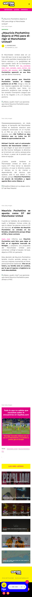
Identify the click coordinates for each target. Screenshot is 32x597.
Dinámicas (24, 9)
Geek (4, 511)
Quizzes (16, 9)
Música (4, 480)
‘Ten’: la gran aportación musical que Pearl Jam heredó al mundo (15, 482)
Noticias (5, 527)
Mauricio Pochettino (24, 448)
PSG (3, 451)
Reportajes (8, 9)
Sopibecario (11, 45)
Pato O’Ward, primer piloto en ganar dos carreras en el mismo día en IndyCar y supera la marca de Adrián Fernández (15, 544)
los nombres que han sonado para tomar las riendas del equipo (16, 68)
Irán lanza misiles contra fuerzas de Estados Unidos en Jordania (15, 529)
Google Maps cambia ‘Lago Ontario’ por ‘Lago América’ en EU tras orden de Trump (16, 561)
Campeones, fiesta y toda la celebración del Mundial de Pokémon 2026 (16, 513)
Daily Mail (6, 239)
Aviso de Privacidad (8, 578)
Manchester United (12, 448)
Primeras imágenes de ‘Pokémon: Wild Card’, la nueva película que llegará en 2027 (16, 498)
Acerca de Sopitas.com (22, 578)
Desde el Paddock (7, 542)
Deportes (5, 29)
